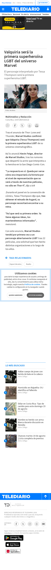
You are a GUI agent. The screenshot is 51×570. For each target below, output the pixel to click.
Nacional (16, 14)
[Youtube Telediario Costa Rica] (43, 524)
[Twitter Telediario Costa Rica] (23, 524)
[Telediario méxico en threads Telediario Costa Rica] (37, 524)
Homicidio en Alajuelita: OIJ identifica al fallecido (30, 389)
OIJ (14, 3)
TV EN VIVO (44, 3)
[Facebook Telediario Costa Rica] (16, 524)
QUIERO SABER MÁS (15, 295)
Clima (19, 3)
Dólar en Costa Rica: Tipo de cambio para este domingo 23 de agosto (31, 406)
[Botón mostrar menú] (3, 9)
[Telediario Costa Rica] (25, 9)
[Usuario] (48, 9)
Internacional (35, 14)
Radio (28, 264)
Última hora (7, 14)
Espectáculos (15, 264)
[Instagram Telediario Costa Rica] (30, 524)
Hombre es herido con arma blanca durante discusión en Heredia (31, 422)
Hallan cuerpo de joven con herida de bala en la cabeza (30, 373)
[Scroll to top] (45, 496)
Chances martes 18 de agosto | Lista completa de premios (31, 437)
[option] (25, 98)
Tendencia (46, 14)
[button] (8, 125)
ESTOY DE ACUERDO (35, 295)
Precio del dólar (28, 3)
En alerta (25, 14)
